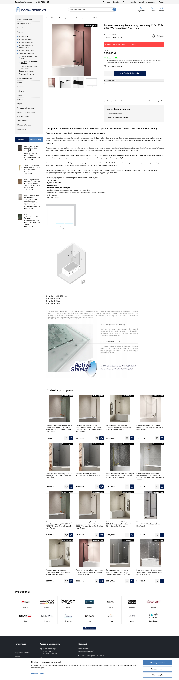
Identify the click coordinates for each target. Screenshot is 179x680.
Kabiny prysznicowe (24, 19)
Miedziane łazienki (24, 125)
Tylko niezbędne (157, 675)
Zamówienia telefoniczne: (32, 2)
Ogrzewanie (21, 129)
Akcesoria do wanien (26, 74)
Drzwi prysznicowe (24, 24)
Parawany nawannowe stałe (29, 57)
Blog (16, 649)
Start (47, 18)
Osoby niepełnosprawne (26, 112)
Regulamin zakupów (22, 652)
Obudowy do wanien (26, 71)
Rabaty (161, 2)
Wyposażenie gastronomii (27, 108)
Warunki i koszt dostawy (147, 2)
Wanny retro (23, 36)
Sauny (19, 95)
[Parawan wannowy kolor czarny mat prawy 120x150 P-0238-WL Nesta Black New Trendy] (71, 50)
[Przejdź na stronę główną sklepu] (31, 9)
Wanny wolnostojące (26, 42)
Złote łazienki (22, 121)
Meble (19, 82)
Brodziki (20, 28)
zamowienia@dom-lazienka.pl (93, 656)
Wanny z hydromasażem (28, 50)
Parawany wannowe (66, 18)
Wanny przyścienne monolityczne (26, 46)
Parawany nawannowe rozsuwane (29, 67)
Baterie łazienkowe (24, 78)
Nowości (115, 2)
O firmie (124, 2)
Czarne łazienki (23, 116)
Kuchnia (20, 99)
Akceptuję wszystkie (157, 663)
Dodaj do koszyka (131, 73)
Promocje (106, 2)
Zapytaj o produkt (157, 101)
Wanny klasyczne (25, 39)
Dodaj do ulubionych (114, 101)
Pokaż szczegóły (37, 673)
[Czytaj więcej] (89, 628)
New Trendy (117, 37)
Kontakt (133, 2)
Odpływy (20, 91)
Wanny (54, 18)
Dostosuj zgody (156, 669)
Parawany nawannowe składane (87, 18)
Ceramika (20, 87)
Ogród (19, 104)
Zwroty (17, 656)
